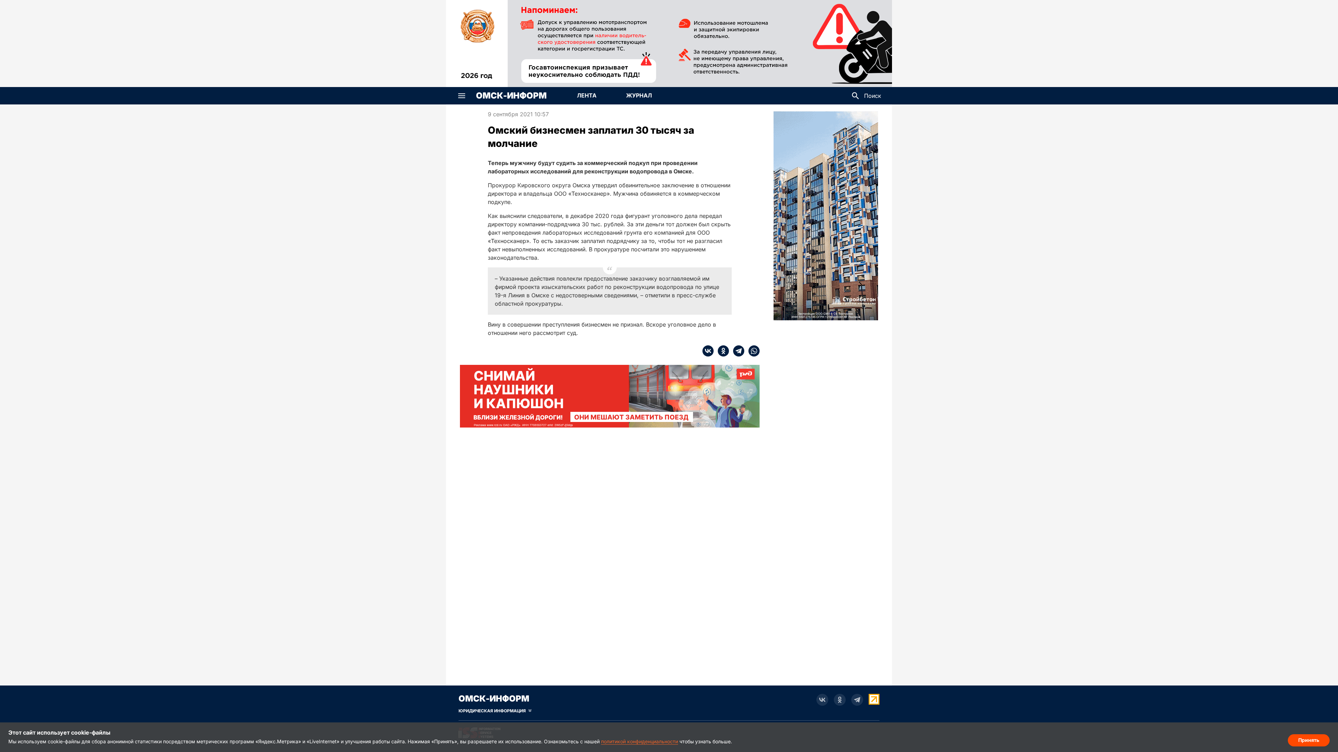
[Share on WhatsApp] (752, 351)
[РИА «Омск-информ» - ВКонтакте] (822, 700)
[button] (461, 95)
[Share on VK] (708, 351)
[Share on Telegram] (736, 351)
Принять (1308, 740)
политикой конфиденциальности (639, 741)
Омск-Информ (511, 96)
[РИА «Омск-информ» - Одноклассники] (840, 700)
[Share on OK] (721, 351)
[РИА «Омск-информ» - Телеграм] (857, 700)
